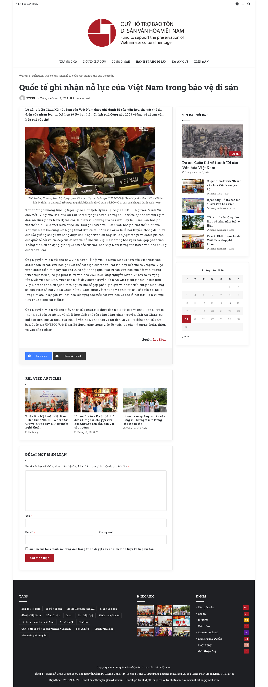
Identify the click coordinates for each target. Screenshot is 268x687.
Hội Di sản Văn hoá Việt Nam (37, 622)
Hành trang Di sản (151, 61)
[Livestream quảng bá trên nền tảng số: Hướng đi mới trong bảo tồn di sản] (145, 400)
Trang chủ (68, 61)
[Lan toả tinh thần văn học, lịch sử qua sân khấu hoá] (163, 632)
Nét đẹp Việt (66, 622)
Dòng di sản (120, 61)
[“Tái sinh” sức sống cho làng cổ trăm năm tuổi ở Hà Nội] (193, 222)
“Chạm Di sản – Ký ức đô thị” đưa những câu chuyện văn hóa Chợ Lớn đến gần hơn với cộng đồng (94, 421)
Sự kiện (203, 620)
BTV (29, 98)
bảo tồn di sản (54, 608)
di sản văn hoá (108, 608)
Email (30, 532)
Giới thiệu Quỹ (94, 61)
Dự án (69, 615)
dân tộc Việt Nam (31, 615)
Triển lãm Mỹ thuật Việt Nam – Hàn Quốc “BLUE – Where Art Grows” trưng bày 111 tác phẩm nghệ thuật (46, 421)
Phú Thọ (83, 622)
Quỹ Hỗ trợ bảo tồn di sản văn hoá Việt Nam (46, 628)
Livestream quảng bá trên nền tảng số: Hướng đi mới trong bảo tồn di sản (144, 420)
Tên (28, 515)
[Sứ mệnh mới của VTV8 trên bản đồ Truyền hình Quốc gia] (181, 621)
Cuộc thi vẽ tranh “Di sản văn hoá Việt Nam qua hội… (224, 185)
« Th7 (185, 337)
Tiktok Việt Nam (103, 628)
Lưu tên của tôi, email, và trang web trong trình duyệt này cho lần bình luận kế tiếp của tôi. (91, 549)
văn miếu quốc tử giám (34, 635)
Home (26, 75)
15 (230, 303)
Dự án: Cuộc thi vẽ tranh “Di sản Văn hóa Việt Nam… (210, 165)
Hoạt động (204, 645)
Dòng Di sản (53, 615)
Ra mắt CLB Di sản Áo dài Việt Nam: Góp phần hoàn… (224, 240)
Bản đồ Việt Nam (30, 608)
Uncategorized (208, 632)
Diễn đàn (201, 61)
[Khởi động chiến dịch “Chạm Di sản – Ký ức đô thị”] (145, 621)
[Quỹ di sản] (134, 32)
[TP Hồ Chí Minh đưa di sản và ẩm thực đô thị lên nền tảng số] (163, 621)
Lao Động (160, 339)
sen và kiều (82, 628)
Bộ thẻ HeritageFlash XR (81, 608)
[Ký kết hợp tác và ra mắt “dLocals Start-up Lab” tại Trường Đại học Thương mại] (145, 632)
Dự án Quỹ (180, 61)
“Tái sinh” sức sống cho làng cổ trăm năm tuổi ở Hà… (223, 221)
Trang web (106, 532)
